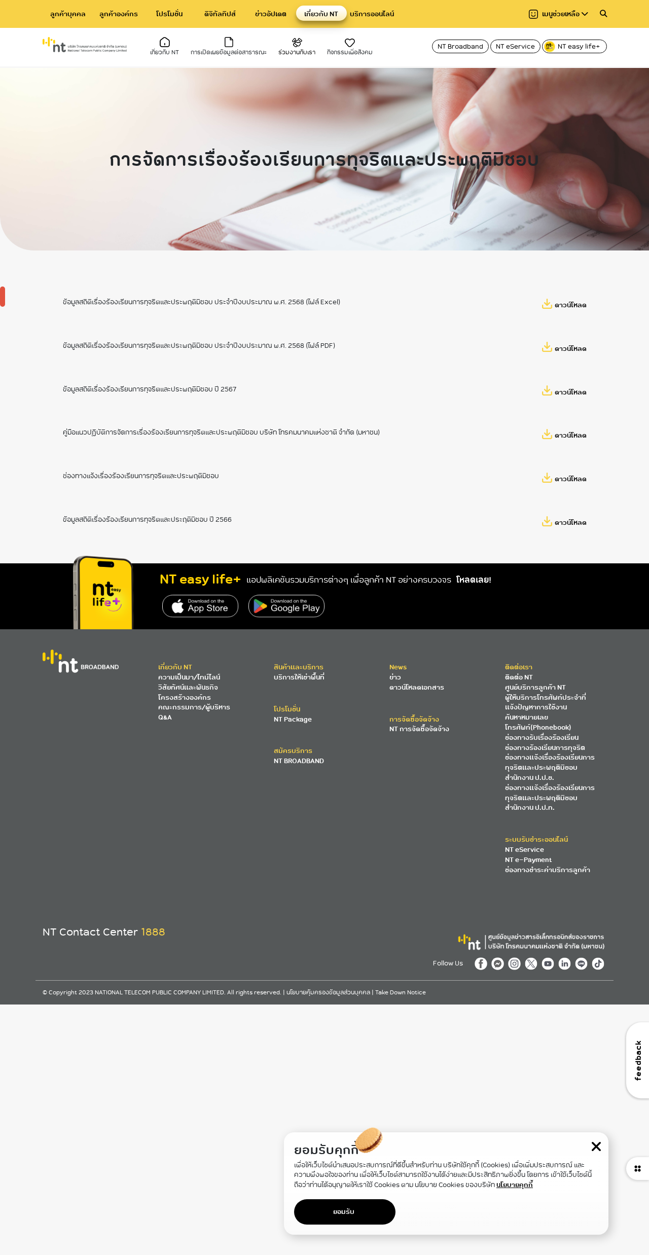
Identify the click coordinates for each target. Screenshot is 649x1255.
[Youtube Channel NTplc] (550, 963)
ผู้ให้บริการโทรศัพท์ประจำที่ (545, 697)
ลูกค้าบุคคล (68, 14)
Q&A (165, 717)
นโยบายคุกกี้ (514, 1184)
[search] (603, 14)
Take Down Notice (400, 992)
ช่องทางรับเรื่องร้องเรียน (542, 737)
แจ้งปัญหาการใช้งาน (536, 707)
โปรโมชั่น (169, 14)
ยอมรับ (343, 1211)
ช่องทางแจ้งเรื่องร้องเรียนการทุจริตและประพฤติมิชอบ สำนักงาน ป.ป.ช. (550, 767)
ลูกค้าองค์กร (118, 14)
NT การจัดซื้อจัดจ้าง (419, 729)
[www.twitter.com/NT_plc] (533, 963)
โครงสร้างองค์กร (184, 697)
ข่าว (395, 677)
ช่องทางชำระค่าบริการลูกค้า (547, 870)
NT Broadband (460, 46)
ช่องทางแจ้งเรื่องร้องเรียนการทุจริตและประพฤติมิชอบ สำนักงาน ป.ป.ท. (550, 797)
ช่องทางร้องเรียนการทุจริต (545, 747)
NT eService (515, 46)
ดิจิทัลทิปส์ (220, 14)
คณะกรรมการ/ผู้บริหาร (194, 707)
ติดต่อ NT (519, 677)
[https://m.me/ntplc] (499, 963)
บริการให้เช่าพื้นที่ (299, 677)
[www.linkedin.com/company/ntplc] (566, 963)
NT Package (293, 719)
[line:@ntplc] (583, 963)
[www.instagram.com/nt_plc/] (516, 963)
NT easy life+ (579, 46)
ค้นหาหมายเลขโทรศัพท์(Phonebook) (538, 722)
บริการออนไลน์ (372, 14)
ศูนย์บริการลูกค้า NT (535, 687)
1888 (153, 932)
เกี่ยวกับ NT (321, 14)
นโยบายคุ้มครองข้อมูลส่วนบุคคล (329, 992)
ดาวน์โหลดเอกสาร (416, 687)
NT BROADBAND (299, 761)
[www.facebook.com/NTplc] (483, 963)
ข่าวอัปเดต (270, 14)
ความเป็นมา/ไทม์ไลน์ (189, 677)
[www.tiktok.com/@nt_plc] (599, 963)
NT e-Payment (528, 859)
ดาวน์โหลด (571, 305)
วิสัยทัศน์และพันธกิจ (188, 687)
